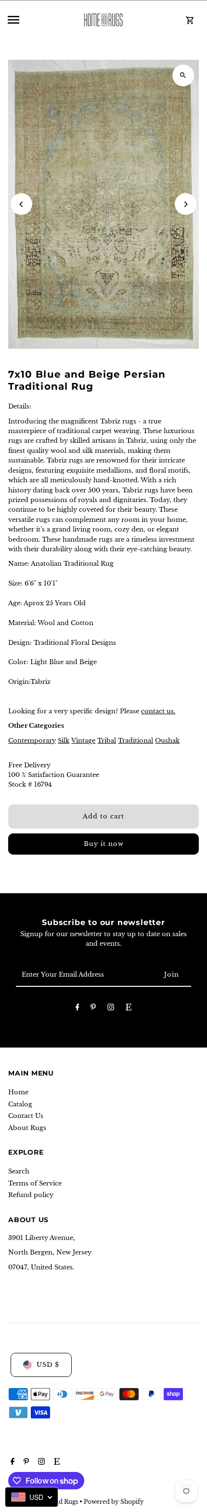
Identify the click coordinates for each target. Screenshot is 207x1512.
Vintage (83, 740)
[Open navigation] (37, 20)
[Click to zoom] (183, 75)
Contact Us (25, 1115)
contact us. (158, 711)
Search (18, 1171)
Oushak (167, 740)
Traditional (135, 740)
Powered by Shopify (114, 1501)
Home (18, 1092)
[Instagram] (110, 1009)
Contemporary (32, 740)
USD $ (48, 1364)
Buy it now (104, 843)
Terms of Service (35, 1183)
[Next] (185, 204)
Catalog (20, 1104)
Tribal (106, 740)
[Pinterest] (93, 1009)
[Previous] (21, 204)
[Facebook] (77, 1009)
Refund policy (30, 1195)
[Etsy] (128, 1009)
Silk (63, 740)
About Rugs (27, 1127)
